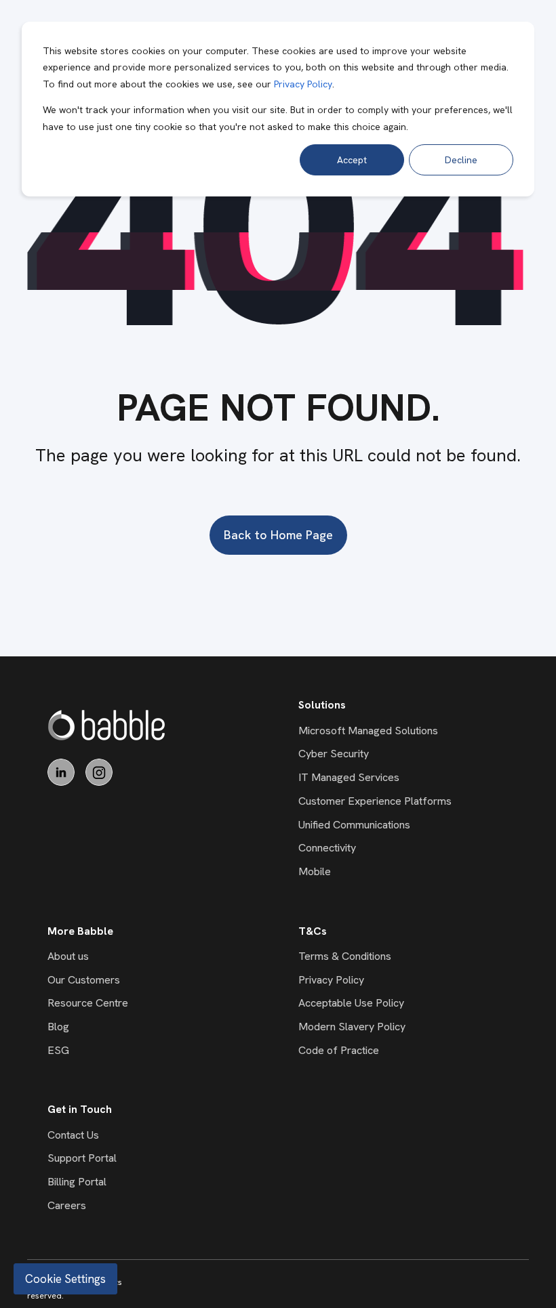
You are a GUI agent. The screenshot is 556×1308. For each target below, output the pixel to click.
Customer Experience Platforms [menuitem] (375, 801)
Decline (461, 160)
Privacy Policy (303, 84)
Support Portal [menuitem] (82, 1158)
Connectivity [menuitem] (327, 848)
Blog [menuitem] (58, 1026)
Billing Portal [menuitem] (76, 1182)
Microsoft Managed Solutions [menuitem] (368, 730)
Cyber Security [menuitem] (333, 753)
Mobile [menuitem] (314, 871)
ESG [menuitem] (58, 1050)
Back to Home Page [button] (278, 535)
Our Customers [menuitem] (83, 980)
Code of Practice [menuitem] (338, 1050)
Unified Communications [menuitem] (354, 825)
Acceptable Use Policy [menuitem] (351, 1003)
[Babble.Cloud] (106, 725)
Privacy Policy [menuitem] (331, 980)
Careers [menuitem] (66, 1205)
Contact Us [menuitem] (73, 1135)
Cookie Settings (65, 1278)
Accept (352, 160)
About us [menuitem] (68, 956)
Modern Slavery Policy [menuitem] (351, 1026)
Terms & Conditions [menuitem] (344, 956)
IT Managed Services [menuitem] (348, 777)
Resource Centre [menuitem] (87, 1003)
